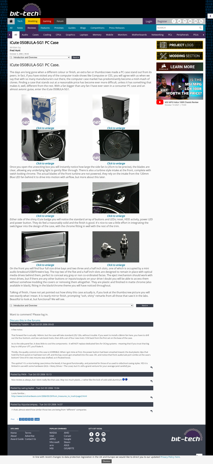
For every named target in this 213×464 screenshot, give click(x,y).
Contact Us (30, 439)
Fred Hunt (15, 50)
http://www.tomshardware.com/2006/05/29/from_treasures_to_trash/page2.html (49, 396)
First (12, 419)
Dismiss (106, 461)
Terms (28, 433)
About (14, 436)
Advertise (29, 436)
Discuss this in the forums (25, 320)
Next (75, 57)
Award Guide (17, 439)
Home (14, 433)
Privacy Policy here (170, 456)
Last (37, 419)
